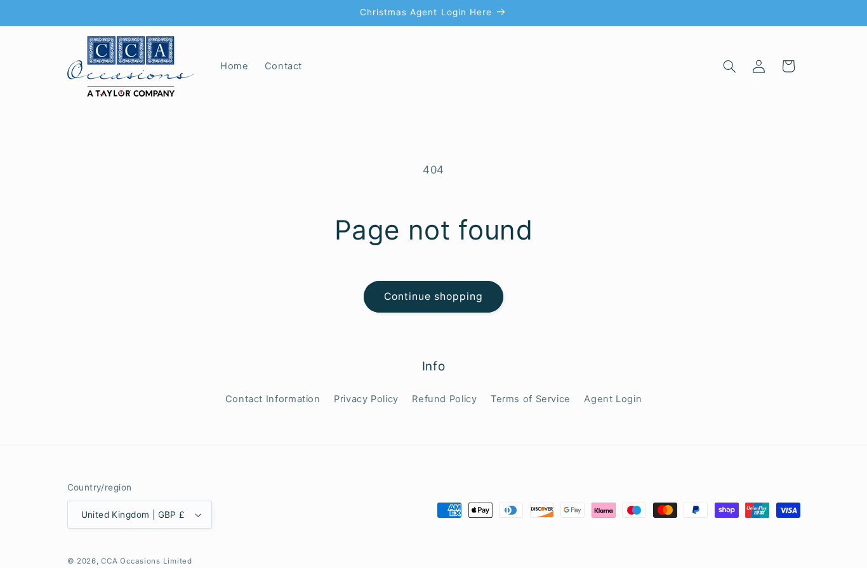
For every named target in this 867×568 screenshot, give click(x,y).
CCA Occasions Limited (146, 561)
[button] (729, 66)
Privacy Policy (366, 399)
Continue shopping (434, 296)
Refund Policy (444, 399)
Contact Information (273, 399)
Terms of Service (531, 399)
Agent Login (613, 399)
